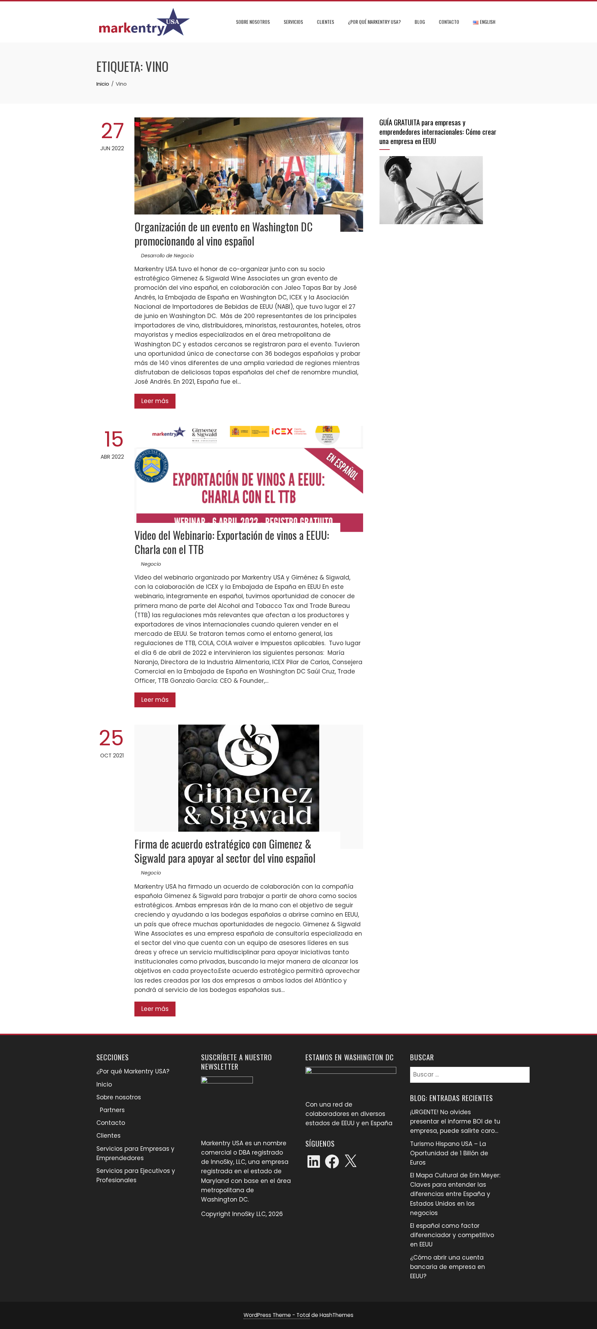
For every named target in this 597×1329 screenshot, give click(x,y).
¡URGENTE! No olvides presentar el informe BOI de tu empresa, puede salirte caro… (455, 1121)
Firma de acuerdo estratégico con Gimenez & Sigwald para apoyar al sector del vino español (224, 850)
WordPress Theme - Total (277, 1315)
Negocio (151, 564)
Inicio (104, 1084)
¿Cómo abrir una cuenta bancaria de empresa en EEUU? (447, 1266)
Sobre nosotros (253, 21)
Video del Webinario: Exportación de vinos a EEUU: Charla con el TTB (231, 542)
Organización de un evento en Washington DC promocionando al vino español (223, 233)
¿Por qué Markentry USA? (374, 21)
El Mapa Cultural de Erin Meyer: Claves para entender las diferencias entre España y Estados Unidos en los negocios (455, 1194)
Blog (420, 21)
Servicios (293, 21)
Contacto (449, 21)
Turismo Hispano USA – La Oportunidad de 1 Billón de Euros (449, 1153)
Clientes (325, 21)
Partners (112, 1110)
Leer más (155, 401)
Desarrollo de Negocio (167, 255)
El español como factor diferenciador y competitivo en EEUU (452, 1235)
